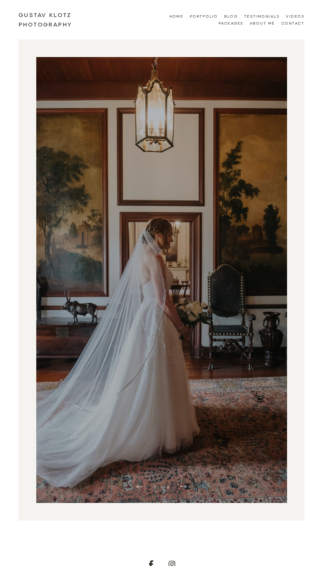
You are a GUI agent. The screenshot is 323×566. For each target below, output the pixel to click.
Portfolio (204, 16)
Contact (292, 23)
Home (176, 16)
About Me (262, 23)
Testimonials (261, 16)
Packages (231, 23)
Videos (295, 16)
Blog (231, 16)
